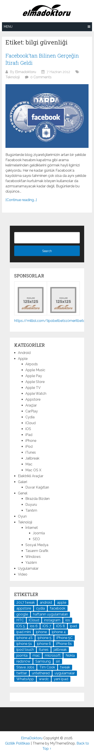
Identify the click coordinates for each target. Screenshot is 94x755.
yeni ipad (61, 679)
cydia (40, 608)
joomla (22, 655)
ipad (73, 626)
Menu (8, 26)
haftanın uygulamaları (50, 614)
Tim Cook (47, 667)
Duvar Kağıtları (37, 487)
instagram (52, 620)
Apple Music (35, 370)
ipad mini (23, 632)
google (22, 614)
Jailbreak (32, 458)
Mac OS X (33, 470)
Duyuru (31, 504)
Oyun (22, 516)
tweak (65, 667)
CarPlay (31, 411)
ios (67, 620)
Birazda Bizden (37, 499)
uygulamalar (65, 673)
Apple (23, 359)
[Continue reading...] (21, 200)
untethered (41, 673)
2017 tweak (25, 602)
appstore (23, 608)
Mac (28, 464)
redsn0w (23, 661)
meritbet (76, 321)
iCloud (30, 423)
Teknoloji (12, 77)
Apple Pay (33, 376)
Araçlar (31, 405)
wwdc (44, 679)
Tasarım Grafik (36, 551)
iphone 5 (44, 638)
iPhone (30, 441)
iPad (28, 435)
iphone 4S (24, 638)
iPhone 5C (64, 638)
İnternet (31, 528)
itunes (44, 649)
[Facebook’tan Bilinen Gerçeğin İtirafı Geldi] (47, 116)
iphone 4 (59, 632)
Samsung (43, 661)
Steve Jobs (25, 667)
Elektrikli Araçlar (30, 476)
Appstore (32, 399)
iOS (28, 429)
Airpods (31, 364)
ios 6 (34, 626)
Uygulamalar (28, 568)
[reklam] (63, 312)
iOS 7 (47, 626)
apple (61, 602)
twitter (21, 673)
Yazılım (31, 562)
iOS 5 (20, 626)
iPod (29, 446)
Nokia (70, 655)
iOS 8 (60, 626)
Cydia (30, 417)
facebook (57, 608)
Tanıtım (31, 510)
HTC (20, 620)
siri (58, 661)
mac (36, 655)
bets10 (63, 321)
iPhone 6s (64, 644)
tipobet (52, 321)
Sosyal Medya (36, 545)
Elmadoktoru (25, 72)
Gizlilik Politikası (17, 743)
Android (24, 353)
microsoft (53, 655)
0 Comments (41, 77)
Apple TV (33, 388)
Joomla (39, 533)
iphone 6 (44, 644)
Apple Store (35, 382)
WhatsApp (25, 679)
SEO (36, 539)
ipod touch (25, 649)
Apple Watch (35, 393)
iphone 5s (24, 644)
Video (22, 574)
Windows (33, 557)
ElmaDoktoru (31, 738)
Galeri (22, 482)
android (46, 602)
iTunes (30, 452)
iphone (41, 632)
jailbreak (60, 649)
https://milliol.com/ (30, 321)
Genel (22, 493)
